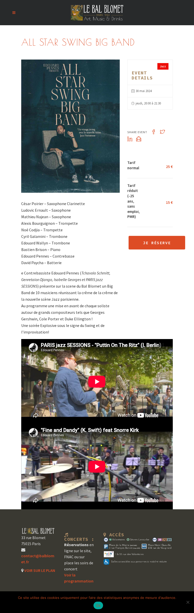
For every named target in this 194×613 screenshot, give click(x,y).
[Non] (187, 602)
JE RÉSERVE (157, 242)
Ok (98, 605)
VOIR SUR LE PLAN (39, 570)
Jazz (163, 66)
